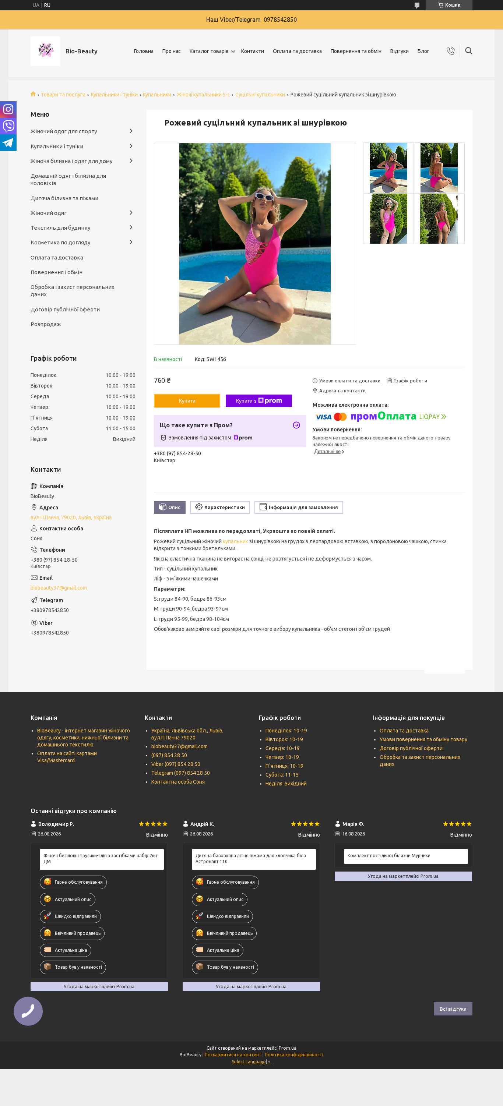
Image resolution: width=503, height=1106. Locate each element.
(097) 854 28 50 (169, 755)
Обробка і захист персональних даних (73, 290)
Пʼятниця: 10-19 (284, 766)
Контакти (252, 51)
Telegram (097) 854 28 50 (180, 773)
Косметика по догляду (60, 242)
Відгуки (399, 51)
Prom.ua (287, 1048)
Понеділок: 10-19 (286, 731)
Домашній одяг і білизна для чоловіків (68, 179)
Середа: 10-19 (282, 748)
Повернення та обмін (356, 51)
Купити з (246, 401)
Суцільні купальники (260, 95)
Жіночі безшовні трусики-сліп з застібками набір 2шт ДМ (100, 858)
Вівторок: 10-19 (284, 739)
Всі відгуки (453, 1008)
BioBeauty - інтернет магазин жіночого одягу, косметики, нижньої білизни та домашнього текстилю (83, 738)
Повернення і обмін (56, 272)
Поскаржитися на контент (233, 1054)
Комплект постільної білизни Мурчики (389, 855)
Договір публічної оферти (65, 309)
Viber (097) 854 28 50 (175, 764)
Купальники (157, 95)
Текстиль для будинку (60, 228)
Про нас (171, 51)
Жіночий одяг (49, 213)
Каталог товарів (209, 51)
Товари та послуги (63, 95)
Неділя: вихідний (286, 784)
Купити (187, 401)
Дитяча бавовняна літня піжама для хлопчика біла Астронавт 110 (251, 858)
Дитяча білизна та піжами (64, 198)
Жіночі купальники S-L (203, 95)
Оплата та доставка (297, 51)
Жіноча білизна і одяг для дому (71, 161)
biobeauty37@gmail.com (59, 588)
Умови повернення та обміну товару (423, 739)
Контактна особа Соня (178, 782)
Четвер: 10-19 (282, 757)
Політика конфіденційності (294, 1054)
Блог (423, 51)
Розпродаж (46, 324)
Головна (144, 51)
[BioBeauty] (45, 51)
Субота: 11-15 (282, 775)
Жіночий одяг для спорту (64, 131)
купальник (235, 541)
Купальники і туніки (114, 95)
